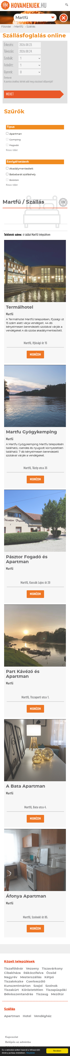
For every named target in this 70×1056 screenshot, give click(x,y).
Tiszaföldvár (13, 968)
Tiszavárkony (52, 968)
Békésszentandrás (18, 994)
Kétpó (49, 977)
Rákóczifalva (33, 972)
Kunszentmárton (17, 985)
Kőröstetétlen (32, 989)
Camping (15, 140)
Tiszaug (42, 994)
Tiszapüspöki (56, 989)
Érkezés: (8, 45)
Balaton (14, 180)
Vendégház (43, 1016)
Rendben (57, 1050)
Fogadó (14, 145)
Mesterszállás (31, 977)
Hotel (27, 1016)
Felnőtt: (8, 65)
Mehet (10, 94)
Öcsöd (51, 972)
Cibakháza (12, 972)
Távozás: (9, 51)
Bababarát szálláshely (22, 174)
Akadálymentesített (21, 169)
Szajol (38, 985)
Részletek (30, 1052)
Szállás (9, 1009)
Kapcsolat (11, 1036)
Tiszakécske (13, 981)
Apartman (15, 134)
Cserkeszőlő (35, 981)
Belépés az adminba (18, 1041)
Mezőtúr (57, 994)
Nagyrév (10, 977)
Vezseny (32, 968)
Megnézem (35, 354)
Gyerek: (8, 72)
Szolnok (51, 985)
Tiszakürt (11, 989)
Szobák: (8, 58)
